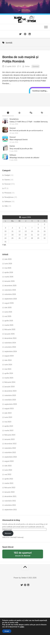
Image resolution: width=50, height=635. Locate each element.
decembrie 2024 (10, 338)
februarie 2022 (9, 487)
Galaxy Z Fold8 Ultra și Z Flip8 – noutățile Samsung (29, 122)
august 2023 (9, 408)
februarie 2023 (9, 435)
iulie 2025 (8, 307)
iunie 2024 (8, 364)
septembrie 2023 (10, 404)
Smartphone (14, 119)
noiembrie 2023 (10, 395)
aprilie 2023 (8, 426)
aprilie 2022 (8, 479)
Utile (6, 206)
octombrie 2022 (10, 452)
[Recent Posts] (8, 113)
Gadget (7, 175)
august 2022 (9, 461)
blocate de (25, 555)
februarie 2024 (9, 382)
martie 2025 (8, 325)
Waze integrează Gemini (19, 139)
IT (5, 188)
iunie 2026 (8, 263)
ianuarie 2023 (9, 439)
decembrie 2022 (10, 444)
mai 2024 (7, 369)
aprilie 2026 (8, 272)
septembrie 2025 (10, 299)
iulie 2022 (8, 466)
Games (12, 146)
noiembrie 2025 (10, 290)
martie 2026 (8, 277)
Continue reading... (40, 91)
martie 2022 (8, 483)
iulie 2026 (8, 259)
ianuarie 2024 (9, 386)
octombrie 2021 (10, 505)
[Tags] (42, 113)
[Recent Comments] (30, 113)
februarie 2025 (9, 329)
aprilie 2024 (8, 373)
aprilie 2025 (8, 321)
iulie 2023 (8, 413)
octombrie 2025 (10, 294)
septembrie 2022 (10, 457)
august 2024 (9, 356)
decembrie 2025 (10, 285)
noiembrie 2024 (10, 343)
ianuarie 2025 (9, 334)
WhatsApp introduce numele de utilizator (24, 157)
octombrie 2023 (10, 400)
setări (22, 627)
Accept (7, 631)
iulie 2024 (8, 360)
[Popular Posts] (19, 113)
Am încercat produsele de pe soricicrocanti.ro (26, 130)
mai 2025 (7, 316)
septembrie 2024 (10, 351)
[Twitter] (20, 34)
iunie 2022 (8, 470)
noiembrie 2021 (10, 501)
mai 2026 (7, 268)
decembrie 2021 (10, 496)
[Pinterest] (25, 34)
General (35, 66)
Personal (7, 193)
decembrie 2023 (10, 391)
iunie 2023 (8, 417)
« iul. (4, 245)
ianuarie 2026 (9, 281)
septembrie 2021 (10, 509)
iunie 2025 (8, 312)
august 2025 (9, 303)
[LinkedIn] (29, 34)
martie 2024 (8, 378)
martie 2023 (8, 430)
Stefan (27, 66)
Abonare (8, 533)
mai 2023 (7, 422)
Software (13, 155)
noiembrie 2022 (10, 448)
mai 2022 (7, 474)
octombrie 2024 (10, 347)
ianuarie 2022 (9, 492)
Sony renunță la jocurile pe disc (21, 148)
